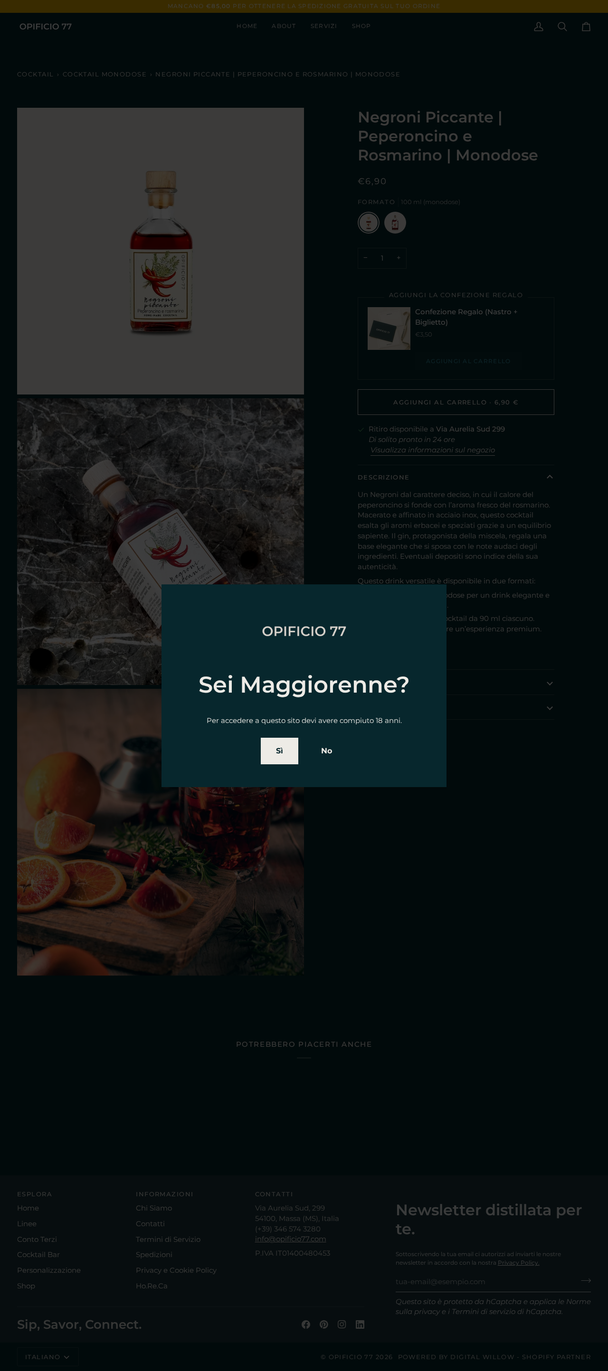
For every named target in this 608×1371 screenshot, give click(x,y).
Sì (279, 750)
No (326, 750)
